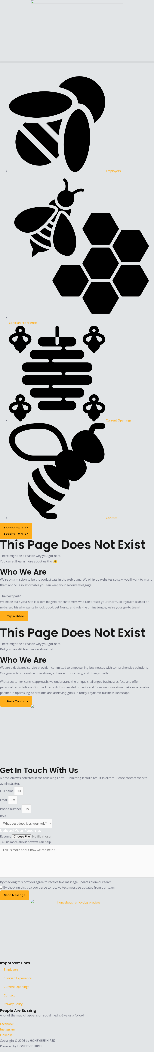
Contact (9, 995)
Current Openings (16, 987)
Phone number (11, 809)
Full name (7, 791)
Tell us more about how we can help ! (26, 842)
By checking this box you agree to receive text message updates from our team (55, 882)
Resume (6, 836)
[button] (77, 62)
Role (3, 816)
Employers (11, 969)
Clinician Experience (18, 978)
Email (4, 800)
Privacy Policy (13, 1004)
